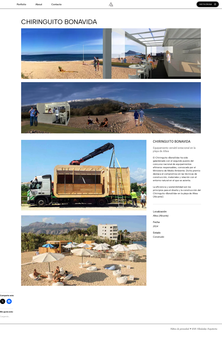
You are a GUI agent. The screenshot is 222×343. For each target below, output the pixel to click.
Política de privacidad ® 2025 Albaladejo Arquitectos (193, 329)
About (38, 4)
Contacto (56, 4)
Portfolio (21, 4)
